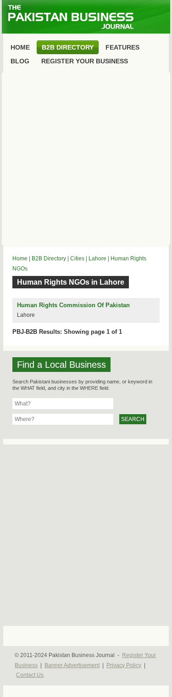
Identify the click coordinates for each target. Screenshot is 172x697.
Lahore (97, 258)
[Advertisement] (86, 159)
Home (20, 258)
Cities (77, 258)
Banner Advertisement (72, 665)
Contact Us (30, 675)
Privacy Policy (123, 665)
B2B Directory (49, 258)
